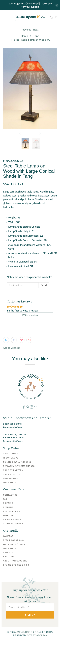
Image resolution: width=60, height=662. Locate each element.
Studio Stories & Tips (16, 565)
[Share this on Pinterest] (21, 340)
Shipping (8, 503)
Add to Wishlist (11, 347)
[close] (56, 5)
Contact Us (10, 495)
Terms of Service (13, 524)
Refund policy (11, 511)
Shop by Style (11, 474)
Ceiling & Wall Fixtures (17, 462)
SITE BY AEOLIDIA (37, 635)
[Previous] (21, 133)
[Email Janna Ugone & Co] (35, 408)
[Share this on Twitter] (6, 340)
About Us (8, 557)
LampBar (8, 536)
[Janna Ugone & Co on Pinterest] (27, 408)
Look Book (9, 482)
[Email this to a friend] (29, 340)
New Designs (10, 478)
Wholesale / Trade (14, 544)
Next (35, 29)
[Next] (38, 133)
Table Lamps (10, 454)
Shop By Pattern (13, 470)
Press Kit (8, 552)
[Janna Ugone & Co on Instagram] (31, 408)
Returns (8, 507)
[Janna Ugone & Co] (30, 17)
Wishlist (8, 515)
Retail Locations (13, 540)
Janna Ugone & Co (26, 632)
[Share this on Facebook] (14, 340)
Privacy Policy (12, 519)
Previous (26, 29)
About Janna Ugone (15, 561)
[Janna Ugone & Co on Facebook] (23, 408)
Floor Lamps (10, 458)
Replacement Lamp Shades (19, 466)
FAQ (5, 499)
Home (24, 36)
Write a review (30, 315)
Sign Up (30, 615)
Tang (36, 36)
